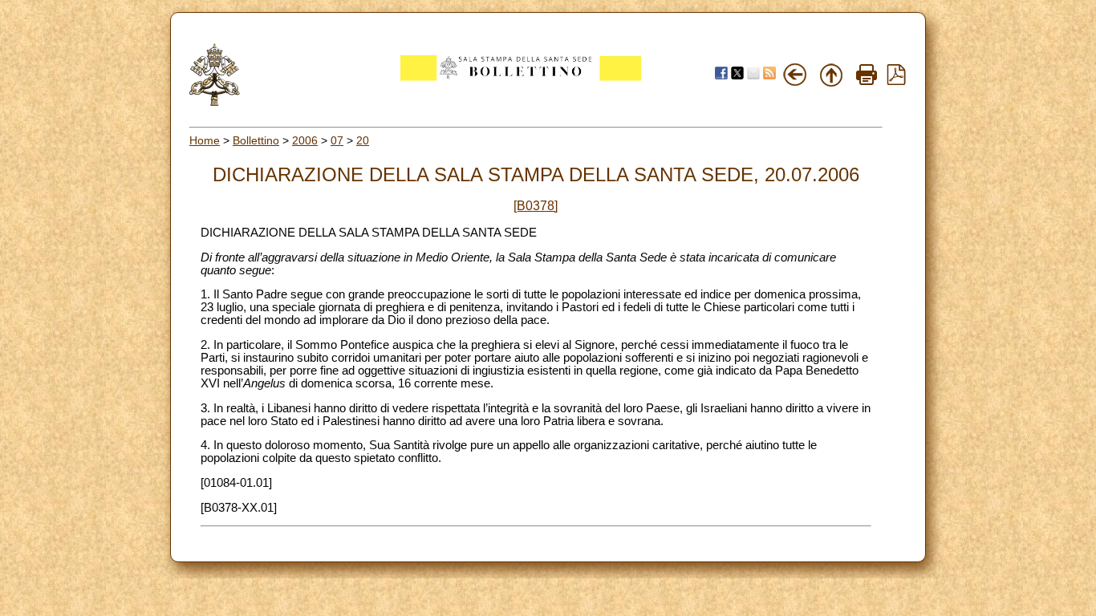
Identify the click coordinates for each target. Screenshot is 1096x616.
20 (362, 140)
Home (204, 140)
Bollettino (256, 140)
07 (337, 140)
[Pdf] (896, 81)
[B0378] (535, 206)
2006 (305, 140)
